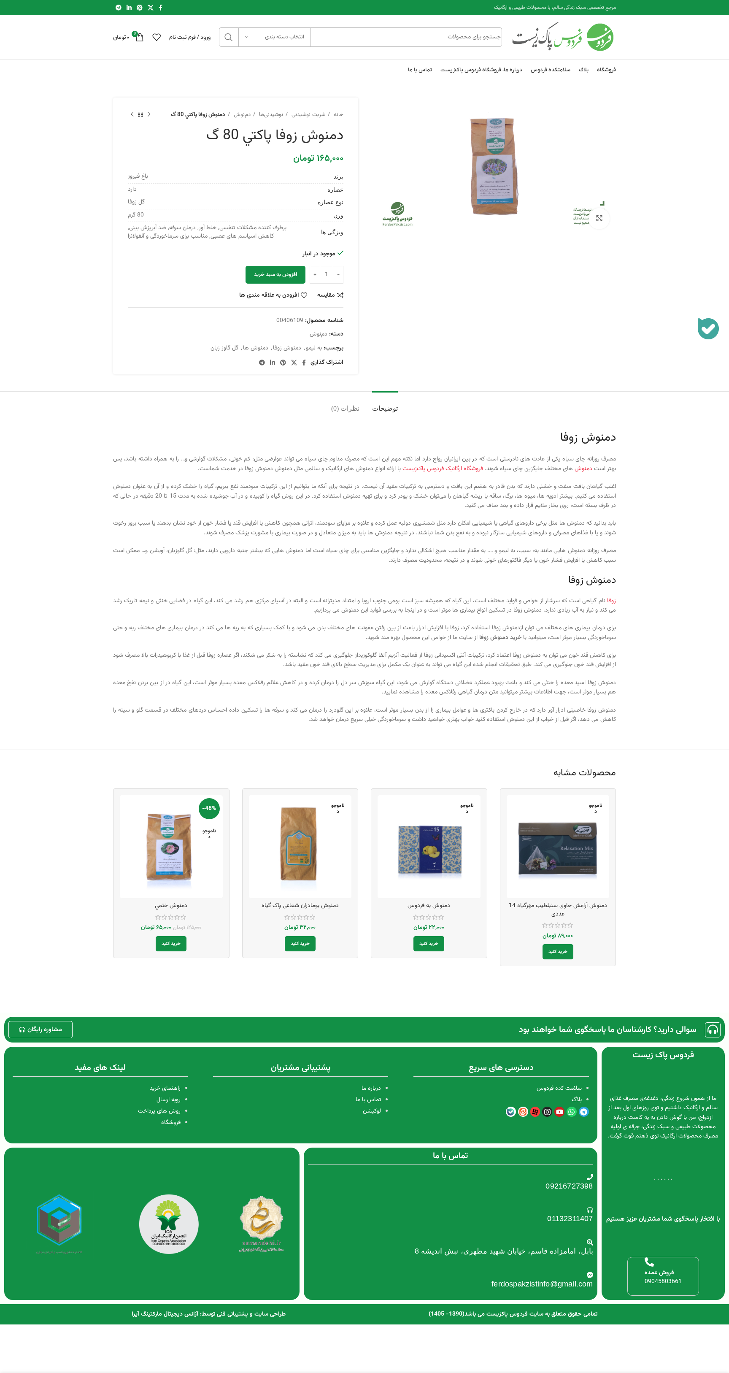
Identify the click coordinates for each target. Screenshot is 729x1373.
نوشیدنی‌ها (270, 114)
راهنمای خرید (165, 1088)
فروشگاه (171, 1122)
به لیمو (314, 348)
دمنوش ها (255, 348)
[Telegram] (584, 1112)
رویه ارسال (169, 1100)
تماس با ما (368, 1100)
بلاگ (577, 1100)
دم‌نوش (241, 114)
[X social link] (150, 7)
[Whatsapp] (572, 1112)
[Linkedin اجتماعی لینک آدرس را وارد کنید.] (129, 7)
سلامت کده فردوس (559, 1088)
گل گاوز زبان (224, 348)
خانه (337, 114)
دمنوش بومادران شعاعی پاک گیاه (300, 905)
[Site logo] (563, 37)
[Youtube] (559, 1112)
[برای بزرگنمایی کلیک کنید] (599, 218)
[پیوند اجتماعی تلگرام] (118, 7)
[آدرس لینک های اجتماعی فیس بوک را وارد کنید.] (160, 7)
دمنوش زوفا (287, 348)
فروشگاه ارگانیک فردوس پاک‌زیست (442, 469)
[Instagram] (547, 1112)
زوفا (611, 601)
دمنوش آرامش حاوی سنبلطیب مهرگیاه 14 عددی (558, 910)
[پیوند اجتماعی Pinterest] (139, 7)
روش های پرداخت (159, 1111)
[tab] (385, 404)
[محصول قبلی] (149, 115)
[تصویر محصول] (558, 846)
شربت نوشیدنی (307, 114)
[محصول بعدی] (132, 115)
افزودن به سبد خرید (275, 275)
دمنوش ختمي (171, 905)
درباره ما (371, 1088)
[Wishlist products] (156, 37)
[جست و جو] (228, 37)
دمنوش (583, 469)
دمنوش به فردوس (429, 905)
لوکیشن (372, 1111)
